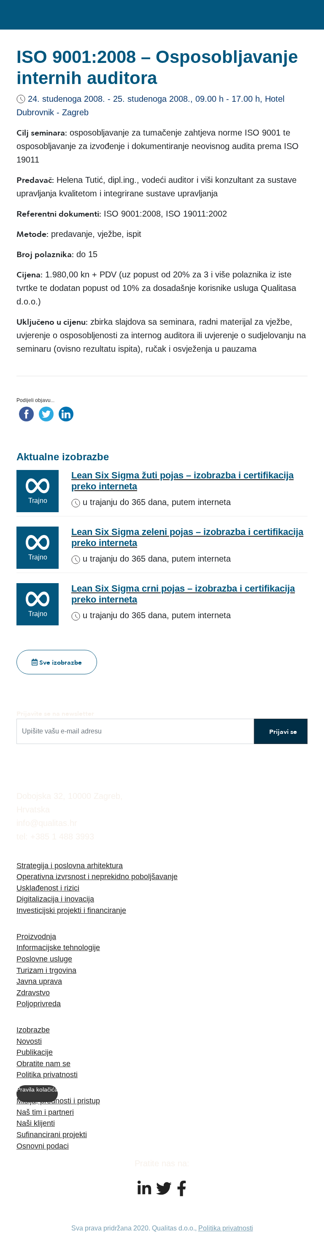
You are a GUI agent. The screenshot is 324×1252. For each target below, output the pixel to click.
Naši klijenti (35, 1123)
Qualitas (58, 15)
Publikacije (34, 1052)
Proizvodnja (36, 936)
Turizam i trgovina (46, 970)
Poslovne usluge (44, 958)
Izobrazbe (33, 1029)
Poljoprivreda (38, 1003)
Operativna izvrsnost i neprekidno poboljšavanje (97, 876)
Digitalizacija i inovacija (55, 898)
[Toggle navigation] (297, 14)
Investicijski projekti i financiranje (71, 910)
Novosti (29, 1041)
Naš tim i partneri (45, 1112)
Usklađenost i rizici (47, 887)
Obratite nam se (43, 1063)
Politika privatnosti (47, 1074)
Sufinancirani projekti (51, 1134)
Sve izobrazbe (60, 662)
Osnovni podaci (42, 1145)
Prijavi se (283, 731)
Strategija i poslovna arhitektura (69, 865)
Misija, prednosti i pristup (58, 1100)
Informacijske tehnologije (58, 947)
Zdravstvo (33, 992)
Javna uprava (39, 981)
